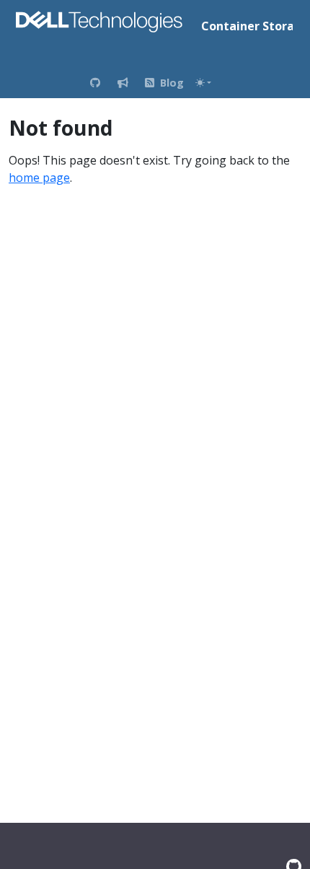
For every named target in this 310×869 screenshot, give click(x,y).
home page (39, 177)
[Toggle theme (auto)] (203, 82)
